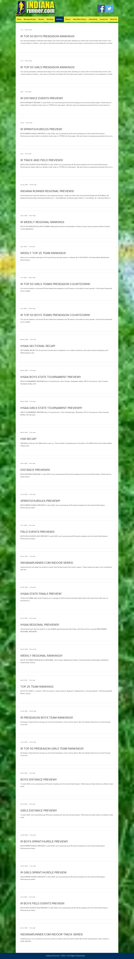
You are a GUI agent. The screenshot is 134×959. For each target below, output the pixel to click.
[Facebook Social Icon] (101, 8)
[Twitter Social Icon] (109, 8)
